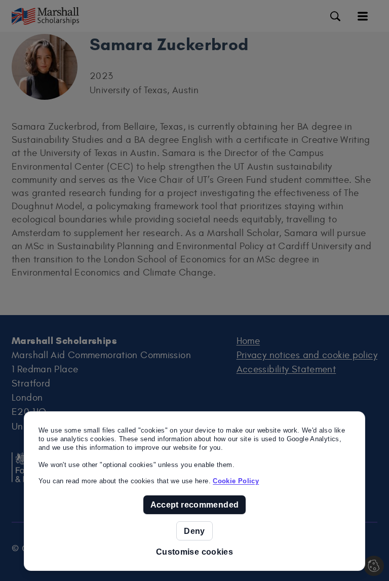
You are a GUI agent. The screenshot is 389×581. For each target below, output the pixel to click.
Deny (194, 530)
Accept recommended (194, 504)
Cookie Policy (236, 481)
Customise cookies (194, 552)
